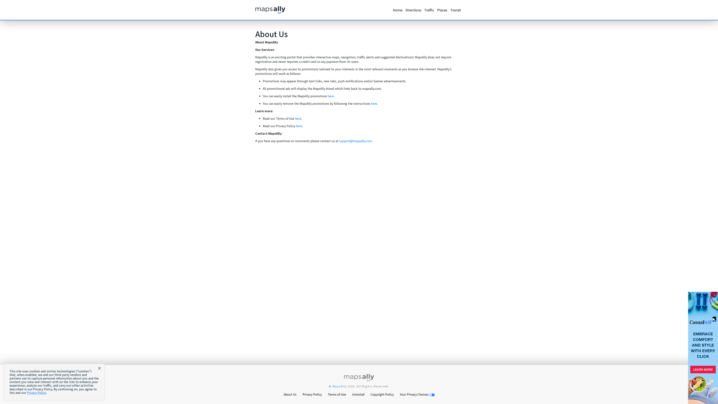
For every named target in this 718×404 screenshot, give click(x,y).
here (331, 96)
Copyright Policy (382, 394)
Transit (455, 9)
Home (397, 9)
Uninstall (358, 394)
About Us (290, 394)
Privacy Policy (312, 394)
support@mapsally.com (355, 141)
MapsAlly (339, 386)
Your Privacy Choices (414, 394)
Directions (413, 9)
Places (442, 9)
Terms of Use (337, 394)
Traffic (429, 9)
